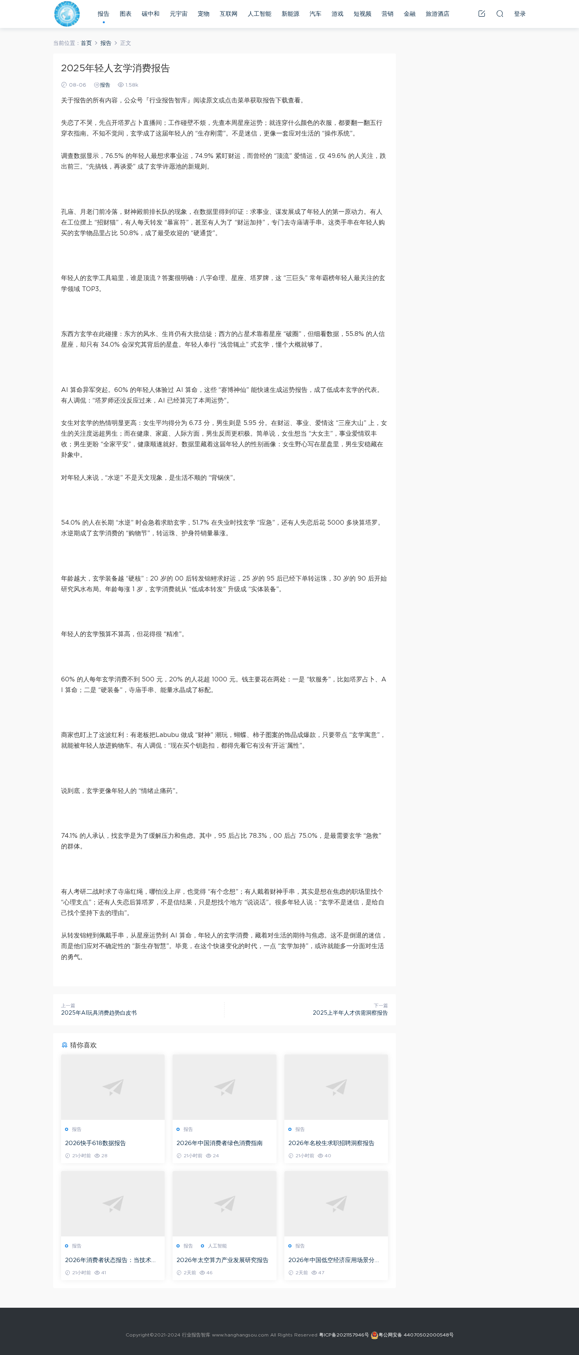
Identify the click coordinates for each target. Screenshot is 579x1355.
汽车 (315, 14)
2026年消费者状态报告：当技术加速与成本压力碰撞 (111, 1260)
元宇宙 (178, 14)
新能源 (290, 14)
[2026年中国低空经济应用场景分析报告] (336, 1203)
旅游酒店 (437, 14)
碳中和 (151, 14)
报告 (103, 14)
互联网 (229, 14)
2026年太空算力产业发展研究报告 (222, 1260)
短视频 (362, 14)
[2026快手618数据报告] (113, 1087)
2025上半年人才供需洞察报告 (350, 1013)
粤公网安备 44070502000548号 (416, 1335)
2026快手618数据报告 (95, 1143)
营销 (387, 14)
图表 (126, 14)
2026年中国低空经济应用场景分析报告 (334, 1260)
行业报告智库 (67, 14)
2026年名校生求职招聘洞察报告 (331, 1143)
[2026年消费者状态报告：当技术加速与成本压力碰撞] (113, 1203)
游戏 (337, 14)
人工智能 (259, 14)
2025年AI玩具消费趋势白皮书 (99, 1013)
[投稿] (482, 13)
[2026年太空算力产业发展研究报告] (224, 1203)
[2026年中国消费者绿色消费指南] (224, 1087)
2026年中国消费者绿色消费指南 (219, 1143)
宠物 (204, 14)
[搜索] (500, 13)
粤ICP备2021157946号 (344, 1335)
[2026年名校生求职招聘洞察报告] (336, 1087)
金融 (410, 14)
